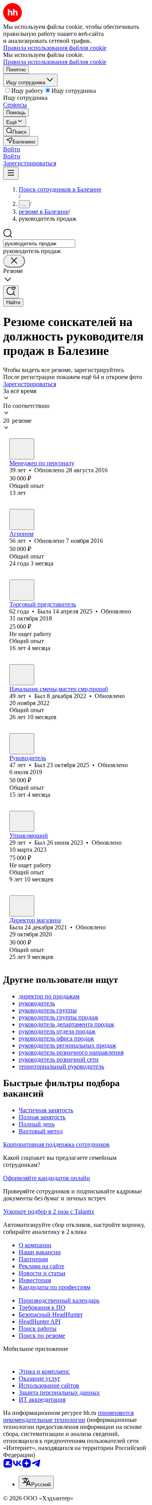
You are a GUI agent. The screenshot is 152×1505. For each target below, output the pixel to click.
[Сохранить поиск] (11, 291)
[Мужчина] (21, 519)
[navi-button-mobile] (11, 173)
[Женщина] (21, 448)
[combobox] (39, 243)
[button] (11, 149)
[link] (16, 131)
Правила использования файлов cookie (54, 61)
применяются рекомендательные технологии (68, 1416)
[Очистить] (14, 261)
